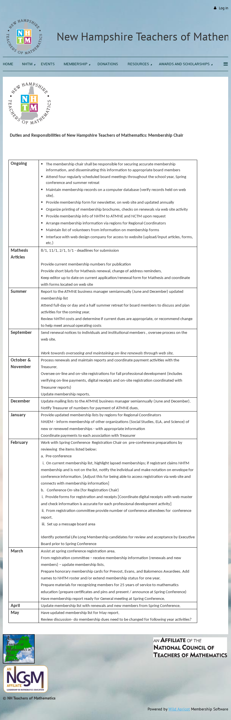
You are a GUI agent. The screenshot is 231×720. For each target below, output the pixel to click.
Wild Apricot (179, 709)
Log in (223, 8)
